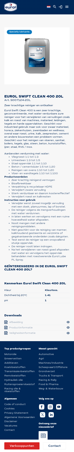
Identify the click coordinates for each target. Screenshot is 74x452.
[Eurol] (10, 7)
